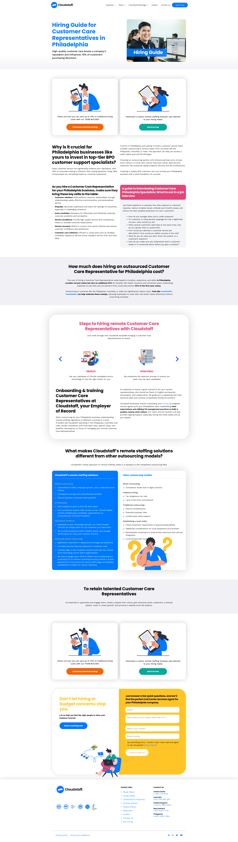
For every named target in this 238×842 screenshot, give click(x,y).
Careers (126, 814)
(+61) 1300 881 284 (161, 799)
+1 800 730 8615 (160, 794)
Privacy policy (62, 835)
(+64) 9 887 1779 (160, 810)
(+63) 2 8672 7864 (161, 816)
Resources (127, 810)
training (165, 403)
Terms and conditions (80, 835)
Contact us (128, 818)
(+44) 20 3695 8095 (162, 805)
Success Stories (130, 803)
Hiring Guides (129, 796)
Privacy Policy (150, 745)
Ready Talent (129, 792)
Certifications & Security (134, 799)
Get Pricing (128, 822)
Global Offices (129, 807)
